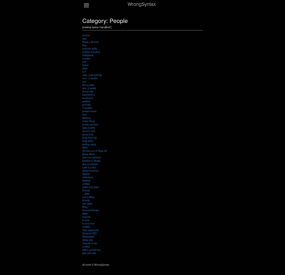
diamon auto (88, 131)
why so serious (90, 164)
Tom (84, 114)
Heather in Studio (91, 160)
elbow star (87, 240)
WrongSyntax (142, 4)
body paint (87, 141)
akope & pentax (90, 170)
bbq (84, 45)
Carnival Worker (90, 210)
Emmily (86, 190)
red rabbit (87, 203)
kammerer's (88, 94)
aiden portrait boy (91, 249)
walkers (86, 101)
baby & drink (88, 127)
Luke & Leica (89, 167)
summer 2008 (89, 48)
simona (86, 35)
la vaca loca (88, 223)
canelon (86, 58)
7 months (87, 108)
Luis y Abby (88, 197)
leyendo (86, 216)
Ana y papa (88, 84)
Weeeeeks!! (88, 236)
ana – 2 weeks (89, 78)
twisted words (89, 111)
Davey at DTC (89, 233)
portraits (86, 104)
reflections (87, 177)
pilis (84, 38)
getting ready (89, 144)
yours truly (87, 134)
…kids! (85, 193)
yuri (84, 61)
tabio (84, 68)
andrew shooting (91, 51)
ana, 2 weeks (89, 88)
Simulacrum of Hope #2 (94, 150)
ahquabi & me (89, 243)
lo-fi (84, 71)
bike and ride (89, 253)
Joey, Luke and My (92, 75)
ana (84, 81)
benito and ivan (90, 124)
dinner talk (87, 91)
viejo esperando (90, 230)
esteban (86, 180)
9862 (85, 147)
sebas (85, 65)
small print (87, 98)
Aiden (85, 213)
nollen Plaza (88, 121)
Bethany (86, 117)
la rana (86, 220)
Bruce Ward (88, 154)
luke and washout (91, 157)
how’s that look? (90, 187)
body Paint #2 (89, 137)
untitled (86, 183)
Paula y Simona (90, 42)
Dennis (86, 174)
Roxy (85, 207)
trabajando (88, 55)
